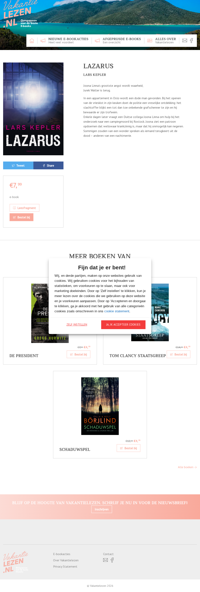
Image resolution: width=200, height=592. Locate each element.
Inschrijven (102, 509)
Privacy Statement (65, 566)
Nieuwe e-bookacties (68, 41)
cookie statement (116, 311)
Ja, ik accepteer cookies (123, 324)
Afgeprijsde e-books (122, 41)
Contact (108, 554)
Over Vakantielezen (66, 560)
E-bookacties (61, 554)
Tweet (20, 165)
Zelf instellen (76, 324)
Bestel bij (23, 217)
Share (50, 165)
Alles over (165, 41)
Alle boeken (186, 467)
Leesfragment (26, 208)
